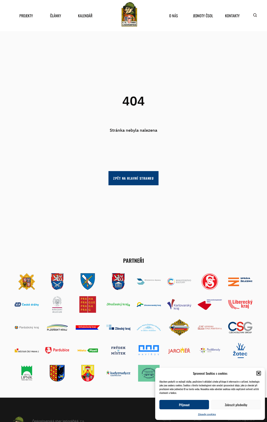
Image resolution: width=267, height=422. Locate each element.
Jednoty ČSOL (203, 15)
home (129, 14)
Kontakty (232, 15)
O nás (173, 15)
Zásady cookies (207, 414)
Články (55, 15)
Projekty (26, 15)
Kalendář (85, 15)
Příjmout (184, 404)
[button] (259, 373)
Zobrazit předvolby (236, 404)
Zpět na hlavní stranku (133, 178)
